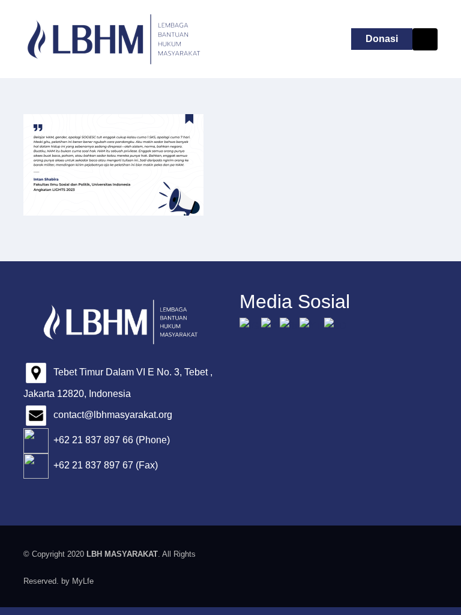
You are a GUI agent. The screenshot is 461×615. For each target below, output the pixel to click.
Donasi (382, 39)
